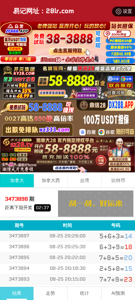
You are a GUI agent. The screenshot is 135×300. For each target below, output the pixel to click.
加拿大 (17, 180)
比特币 (118, 180)
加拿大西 (51, 180)
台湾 (84, 180)
